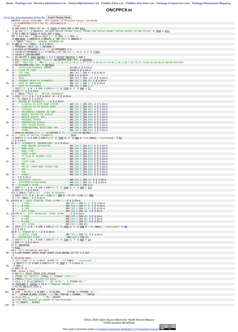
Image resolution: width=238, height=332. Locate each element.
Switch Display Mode (59, 17)
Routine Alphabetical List (50, 3)
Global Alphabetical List (83, 3)
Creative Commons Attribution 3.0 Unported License (128, 329)
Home (9, 3)
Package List (23, 3)
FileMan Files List (112, 3)
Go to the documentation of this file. (25, 17)
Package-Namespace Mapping (211, 3)
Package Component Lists (173, 3)
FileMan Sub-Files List (140, 3)
